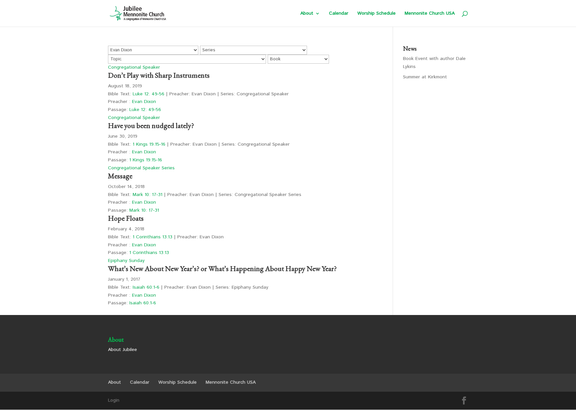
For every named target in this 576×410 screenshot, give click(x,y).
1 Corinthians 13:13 (152, 237)
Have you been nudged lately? (151, 125)
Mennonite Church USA (430, 14)
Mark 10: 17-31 (147, 194)
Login (113, 400)
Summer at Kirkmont (425, 77)
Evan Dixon (144, 101)
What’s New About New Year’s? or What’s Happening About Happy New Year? (222, 268)
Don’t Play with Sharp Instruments (159, 75)
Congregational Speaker (134, 67)
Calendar (338, 14)
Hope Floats (126, 218)
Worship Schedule (376, 14)
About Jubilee (122, 349)
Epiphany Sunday (126, 260)
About (306, 14)
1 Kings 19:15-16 (149, 144)
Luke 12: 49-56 (148, 94)
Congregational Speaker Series (141, 168)
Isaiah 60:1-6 (146, 287)
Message (120, 176)
